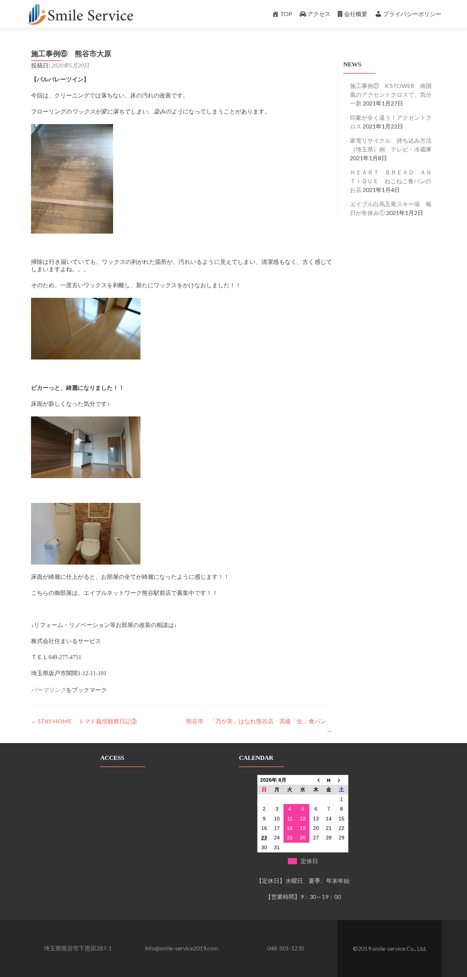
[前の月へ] (316, 780)
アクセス (319, 13)
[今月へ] (328, 780)
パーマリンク (48, 690)
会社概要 (355, 13)
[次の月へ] (341, 780)
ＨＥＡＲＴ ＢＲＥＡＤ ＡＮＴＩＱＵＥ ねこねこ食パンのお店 (391, 181)
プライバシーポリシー (412, 13)
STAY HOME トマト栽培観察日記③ (84, 721)
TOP (286, 13)
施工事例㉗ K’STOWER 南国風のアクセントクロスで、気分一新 (391, 94)
